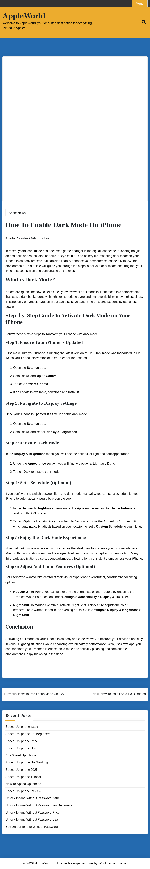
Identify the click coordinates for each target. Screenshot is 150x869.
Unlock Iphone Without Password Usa (31, 819)
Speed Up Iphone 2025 (21, 769)
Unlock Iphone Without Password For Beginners (38, 805)
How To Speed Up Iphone (23, 784)
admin (45, 238)
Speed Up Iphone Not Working (26, 762)
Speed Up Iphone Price (21, 741)
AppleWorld (23, 16)
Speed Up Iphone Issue (21, 726)
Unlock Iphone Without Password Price (32, 812)
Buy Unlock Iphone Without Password (31, 826)
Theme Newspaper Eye (74, 863)
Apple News (17, 213)
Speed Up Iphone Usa (20, 748)
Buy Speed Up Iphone (20, 755)
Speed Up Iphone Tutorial (23, 777)
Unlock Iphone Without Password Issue (32, 798)
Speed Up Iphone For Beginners (27, 734)
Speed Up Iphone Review (23, 791)
